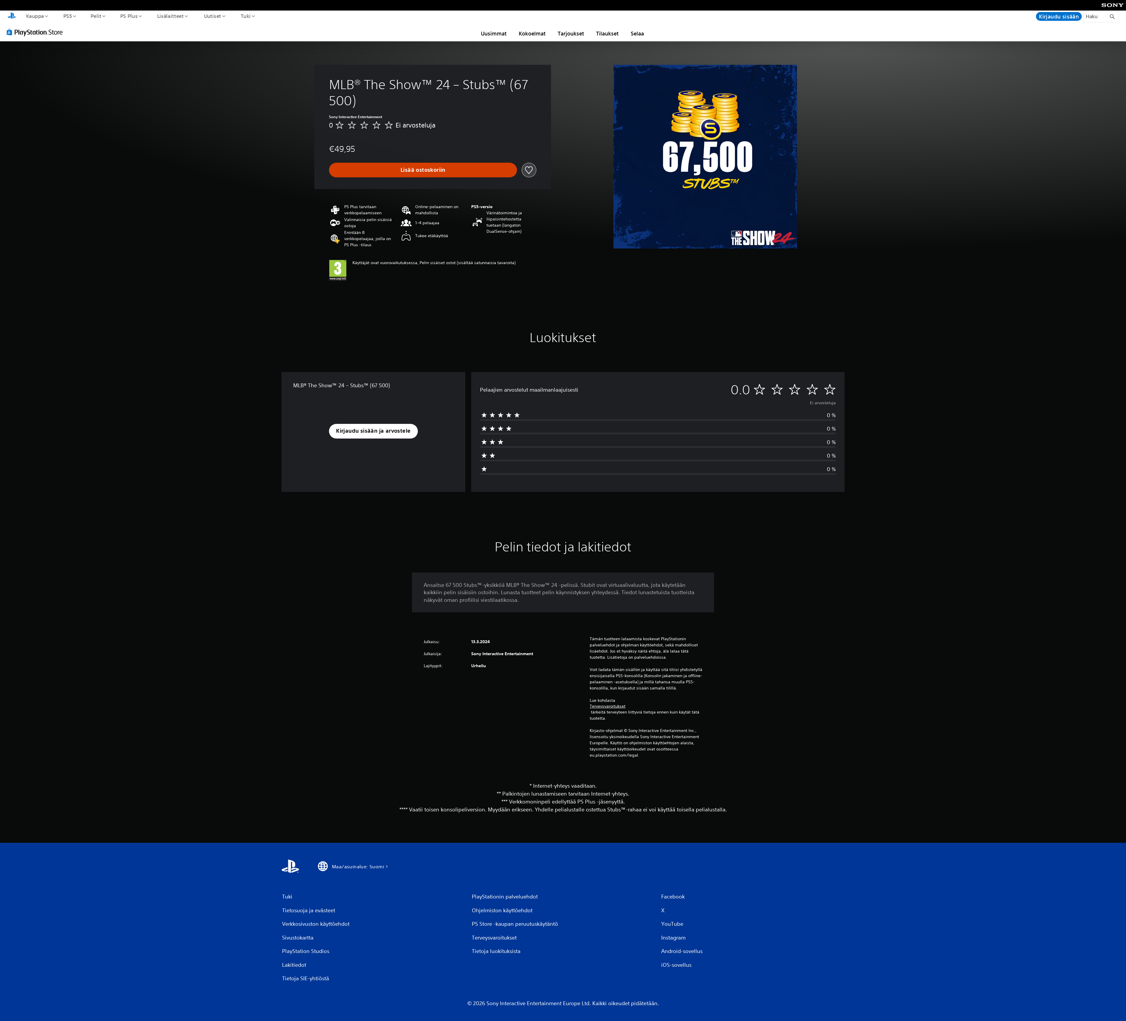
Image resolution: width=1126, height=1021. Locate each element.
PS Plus (129, 16)
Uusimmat (494, 33)
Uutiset (212, 16)
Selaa (637, 33)
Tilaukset (607, 33)
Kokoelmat (532, 33)
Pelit (96, 16)
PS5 (67, 16)
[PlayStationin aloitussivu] (12, 16)
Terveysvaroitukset (607, 706)
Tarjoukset (571, 33)
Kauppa (35, 16)
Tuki (245, 16)
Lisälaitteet (170, 16)
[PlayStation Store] (37, 32)
